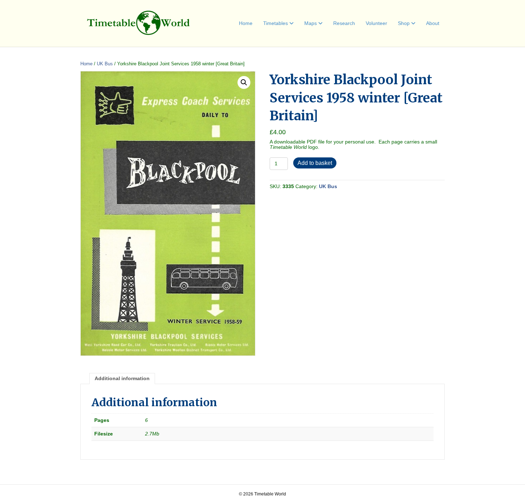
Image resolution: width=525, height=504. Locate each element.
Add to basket (315, 163)
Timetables (275, 23)
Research (344, 23)
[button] (244, 82)
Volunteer (376, 23)
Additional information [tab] (122, 378)
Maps (310, 23)
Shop (404, 23)
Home (245, 23)
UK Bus (105, 63)
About (432, 23)
